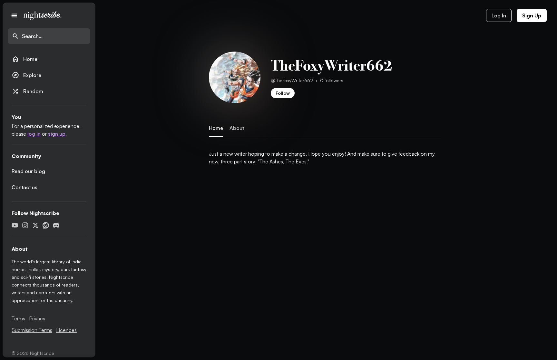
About (237, 128)
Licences (66, 330)
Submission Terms (32, 330)
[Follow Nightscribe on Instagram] (25, 225)
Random (27, 91)
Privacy (37, 318)
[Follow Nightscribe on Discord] (56, 225)
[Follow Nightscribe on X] (35, 225)
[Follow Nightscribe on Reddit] (46, 225)
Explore (26, 75)
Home (24, 58)
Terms (18, 318)
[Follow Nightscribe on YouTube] (15, 225)
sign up (56, 134)
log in (34, 134)
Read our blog (28, 171)
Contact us (24, 187)
